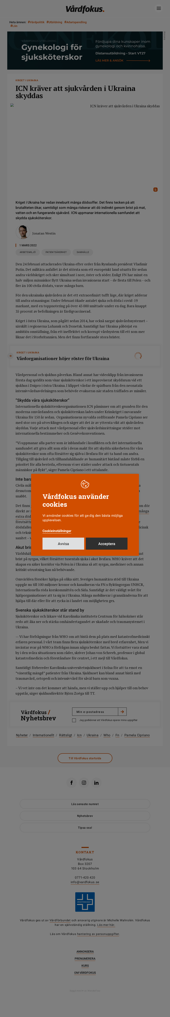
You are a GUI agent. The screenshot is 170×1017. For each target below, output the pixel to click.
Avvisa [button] (63, 544)
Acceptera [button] (106, 544)
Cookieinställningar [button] (56, 531)
